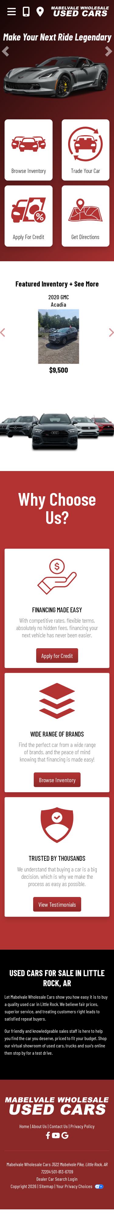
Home (24, 1126)
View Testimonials (57, 904)
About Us (39, 1126)
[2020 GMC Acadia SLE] (57, 336)
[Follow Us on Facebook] (49, 1135)
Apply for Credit (57, 655)
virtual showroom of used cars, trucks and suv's (52, 1045)
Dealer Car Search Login (57, 1179)
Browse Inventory (57, 779)
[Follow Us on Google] (64, 1135)
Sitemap (46, 1186)
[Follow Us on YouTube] (56, 1135)
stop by (19, 1053)
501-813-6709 (62, 1171)
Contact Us (59, 1126)
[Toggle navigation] (11, 11)
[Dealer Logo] (80, 11)
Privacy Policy (83, 1126)
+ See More (84, 283)
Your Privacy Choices (74, 1186)
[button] (5, 51)
